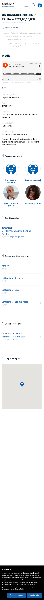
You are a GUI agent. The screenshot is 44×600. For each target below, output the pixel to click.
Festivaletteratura (6, 82)
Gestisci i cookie (16, 595)
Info (5, 88)
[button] (22, 384)
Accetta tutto (34, 595)
